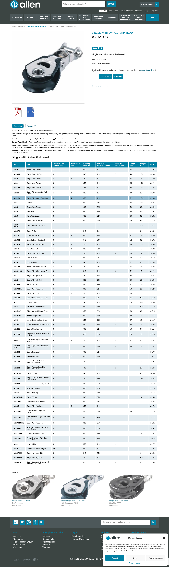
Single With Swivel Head (118, 501)
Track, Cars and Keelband (139, 17)
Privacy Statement (135, 563)
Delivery (46, 536)
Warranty (46, 547)
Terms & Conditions (80, 539)
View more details (99, 59)
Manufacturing (48, 542)
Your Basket (149, 4)
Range (15, 27)
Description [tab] (17, 126)
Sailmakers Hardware (98, 17)
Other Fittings (70, 17)
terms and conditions (147, 70)
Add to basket (105, 76)
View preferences (156, 558)
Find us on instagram (28, 522)
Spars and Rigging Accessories (125, 17)
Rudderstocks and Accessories (84, 17)
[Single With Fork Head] (35, 487)
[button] (164, 538)
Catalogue (18, 547)
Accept (115, 558)
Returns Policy (48, 539)
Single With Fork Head (21, 501)
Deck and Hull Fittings (57, 17)
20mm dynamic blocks (37, 27)
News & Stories (127, 11)
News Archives (19, 545)
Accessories (16, 17)
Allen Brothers (25, 4)
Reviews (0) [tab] (31, 126)
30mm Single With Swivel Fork (72, 501)
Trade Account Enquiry (23, 542)
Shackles (112, 17)
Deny (135, 558)
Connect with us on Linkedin (15, 522)
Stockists (138, 11)
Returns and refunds (100, 86)
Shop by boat (113, 11)
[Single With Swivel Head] (132, 487)
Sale (152, 17)
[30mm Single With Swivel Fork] (84, 487)
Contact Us (18, 539)
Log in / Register (151, 11)
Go (153, 522)
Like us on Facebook (35, 522)
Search (111, 4)
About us (17, 536)
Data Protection (78, 536)
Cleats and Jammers (43, 17)
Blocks (30, 17)
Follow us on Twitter (22, 522)
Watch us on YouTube (41, 522)
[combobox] (83, 4)
